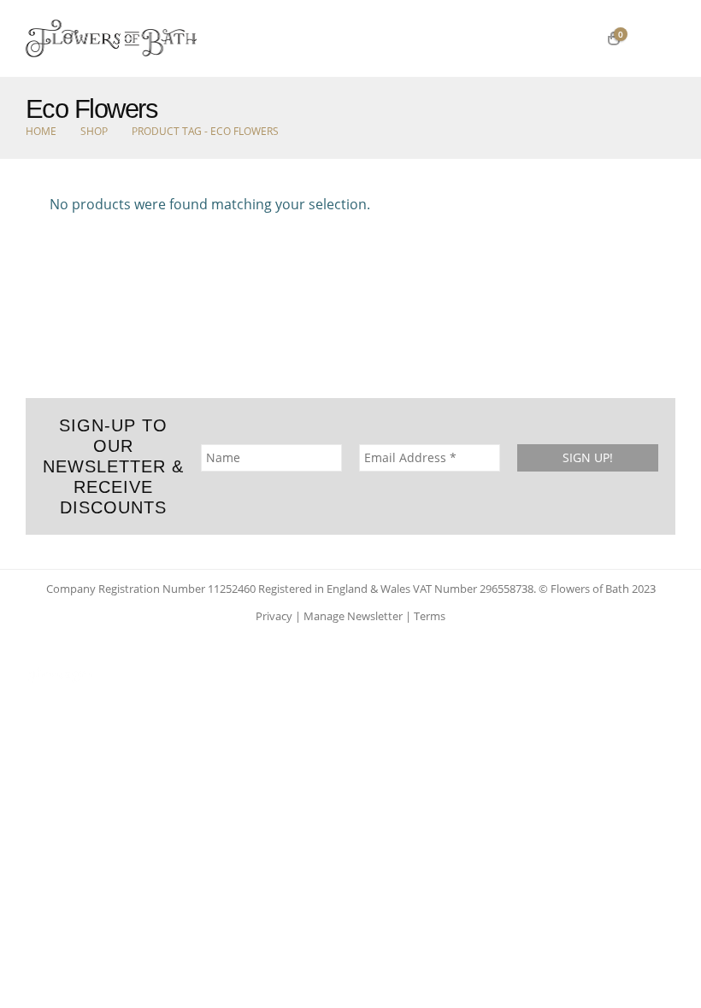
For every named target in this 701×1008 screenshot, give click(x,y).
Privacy (274, 616)
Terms (429, 616)
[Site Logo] (111, 38)
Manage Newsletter (353, 616)
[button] (657, 38)
